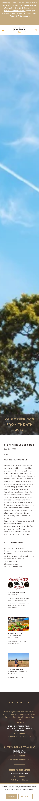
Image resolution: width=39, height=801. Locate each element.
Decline (25, 797)
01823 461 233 (19, 733)
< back (7, 455)
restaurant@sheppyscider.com (19, 759)
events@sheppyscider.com (19, 736)
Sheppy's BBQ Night (17, 592)
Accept (11, 797)
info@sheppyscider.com (19, 780)
